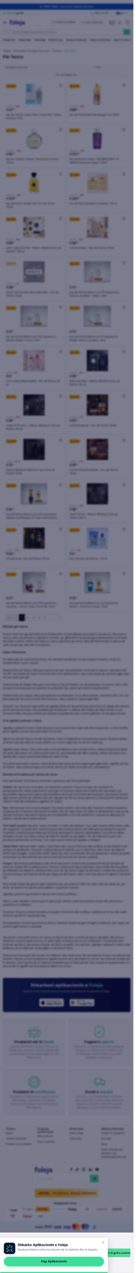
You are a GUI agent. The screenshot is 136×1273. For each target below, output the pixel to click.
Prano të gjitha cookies (116, 1252)
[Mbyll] (103, 1242)
